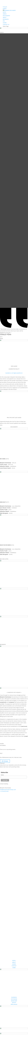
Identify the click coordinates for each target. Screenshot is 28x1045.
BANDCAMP (14, 1001)
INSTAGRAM (14, 999)
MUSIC (4, 12)
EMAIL (2, 775)
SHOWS (5, 22)
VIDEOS (4, 14)
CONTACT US (6, 24)
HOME (14, 967)
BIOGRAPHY (6, 19)
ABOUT (4, 17)
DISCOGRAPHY (6, 15)
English (4, 8)
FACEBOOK (14, 997)
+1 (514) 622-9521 (4, 791)
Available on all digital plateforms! (14, 373)
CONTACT (14, 965)
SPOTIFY (14, 1002)
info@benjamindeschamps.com (8, 789)
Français (5, 7)
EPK (4, 21)
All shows (5, 761)
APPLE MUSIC (14, 1004)
